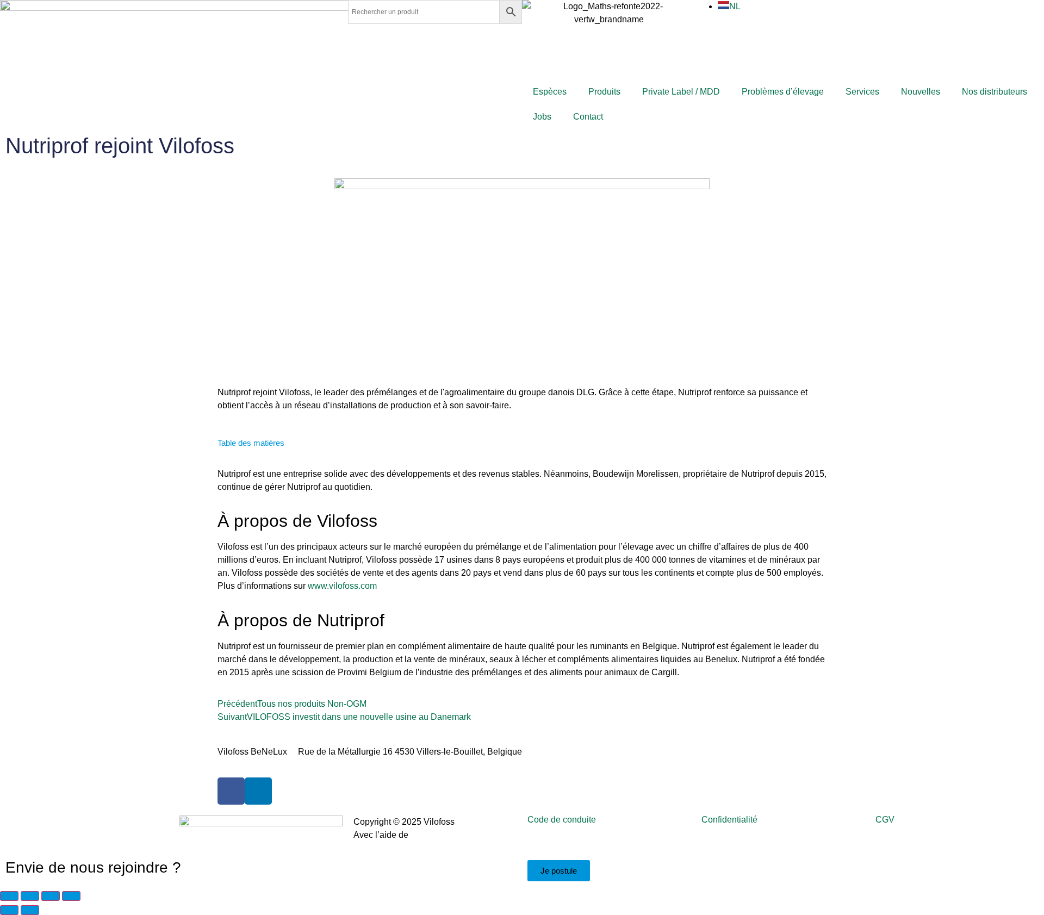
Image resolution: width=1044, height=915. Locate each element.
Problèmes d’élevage (783, 91)
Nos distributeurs (994, 91)
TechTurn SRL (438, 834)
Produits (604, 91)
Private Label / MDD (681, 91)
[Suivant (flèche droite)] (30, 910)
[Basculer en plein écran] (30, 896)
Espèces (550, 91)
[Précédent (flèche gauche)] (9, 910)
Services (862, 91)
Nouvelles (920, 91)
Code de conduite (561, 819)
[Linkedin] (258, 791)
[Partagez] (50, 896)
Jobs (542, 116)
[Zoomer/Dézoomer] (9, 896)
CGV (884, 819)
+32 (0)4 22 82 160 (644, 751)
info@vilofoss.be (564, 751)
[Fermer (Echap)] (71, 896)
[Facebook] (231, 791)
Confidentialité (729, 819)
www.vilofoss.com (342, 585)
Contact (588, 116)
